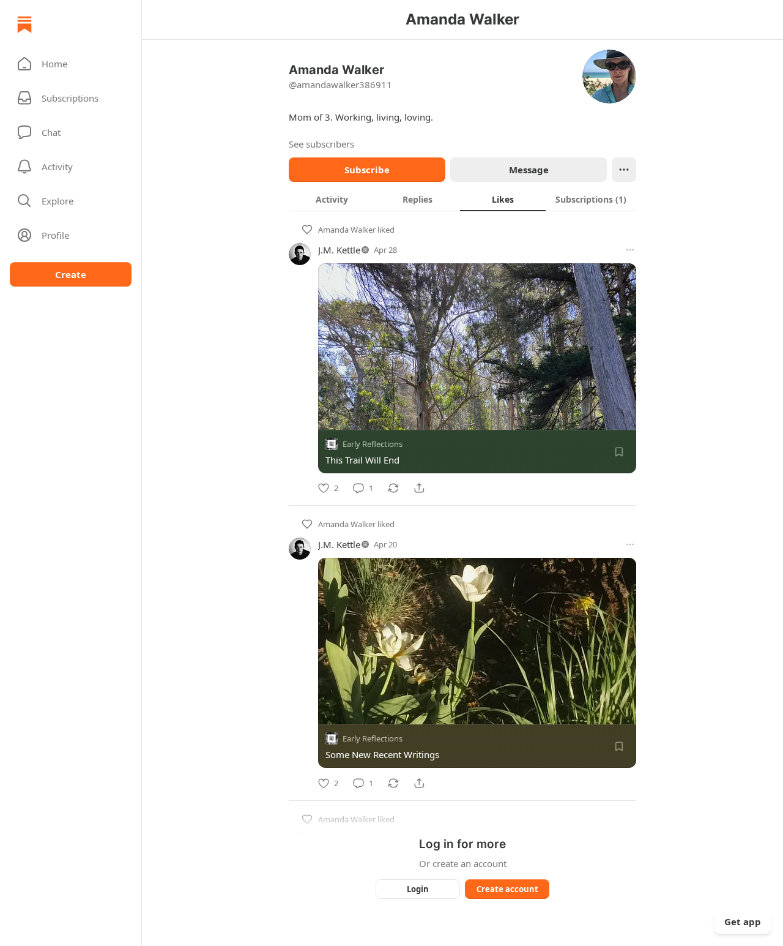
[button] (71, 63)
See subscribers (321, 144)
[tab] (331, 199)
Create (70, 274)
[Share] (419, 488)
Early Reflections (373, 443)
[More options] (630, 250)
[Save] (619, 452)
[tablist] (462, 199)
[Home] (24, 24)
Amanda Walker (347, 229)
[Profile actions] (624, 169)
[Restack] (393, 488)
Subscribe (367, 169)
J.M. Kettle (339, 250)
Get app (742, 921)
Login (418, 889)
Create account (507, 889)
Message (529, 169)
